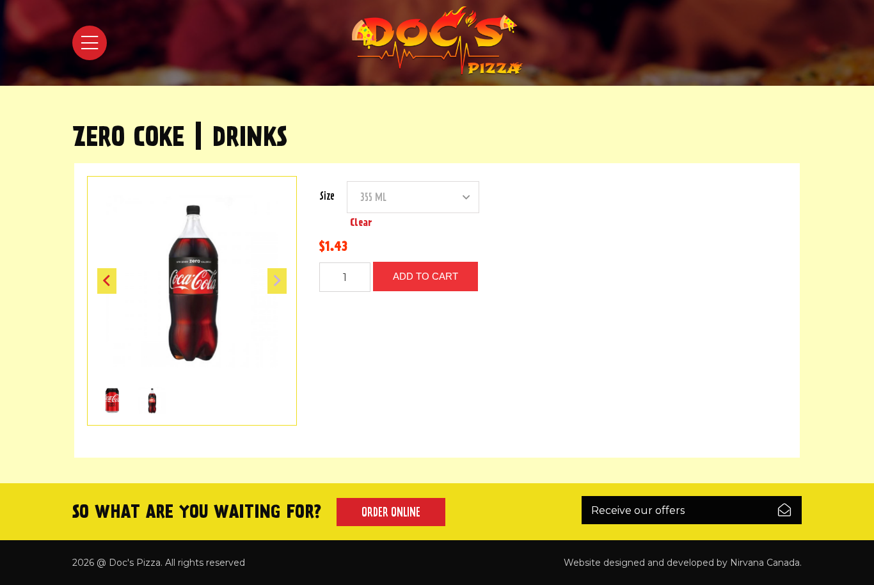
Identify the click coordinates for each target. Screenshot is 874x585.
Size (327, 196)
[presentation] (106, 281)
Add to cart (425, 276)
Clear (361, 222)
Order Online (391, 512)
